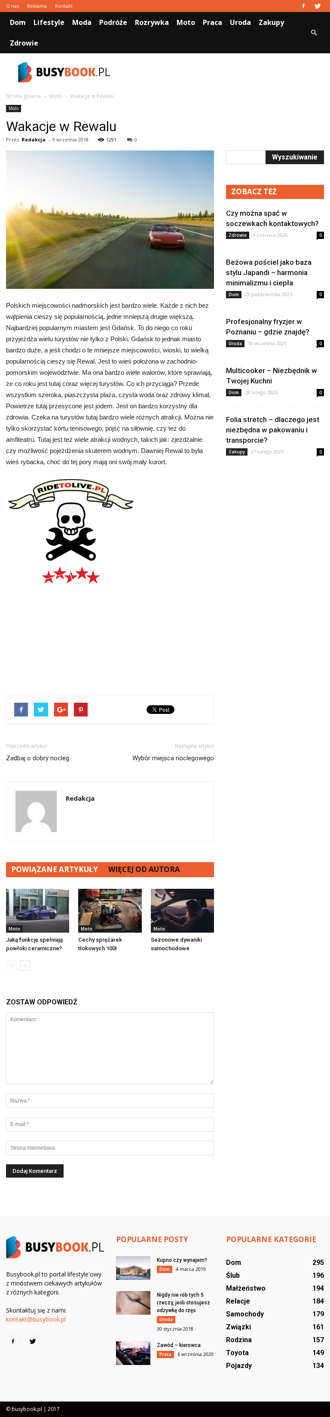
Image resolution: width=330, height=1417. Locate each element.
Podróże (113, 22)
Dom (18, 22)
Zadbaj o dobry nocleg (37, 758)
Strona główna (23, 96)
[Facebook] (303, 6)
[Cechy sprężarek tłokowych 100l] (109, 910)
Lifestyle (49, 22)
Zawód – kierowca (179, 1345)
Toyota (237, 1353)
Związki (238, 1327)
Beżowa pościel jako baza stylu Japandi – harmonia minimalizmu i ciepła (269, 272)
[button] (313, 32)
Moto (186, 22)
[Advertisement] (223, 72)
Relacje (238, 1301)
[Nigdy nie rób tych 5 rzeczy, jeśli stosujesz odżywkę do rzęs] (133, 1303)
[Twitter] (317, 6)
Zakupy (271, 22)
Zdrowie (24, 43)
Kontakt (64, 6)
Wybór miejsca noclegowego (173, 758)
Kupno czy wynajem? (182, 1260)
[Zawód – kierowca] (133, 1353)
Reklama (37, 6)
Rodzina (239, 1340)
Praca (212, 22)
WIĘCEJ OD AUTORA (144, 869)
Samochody (245, 1314)
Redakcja (33, 139)
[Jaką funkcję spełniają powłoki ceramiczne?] (37, 910)
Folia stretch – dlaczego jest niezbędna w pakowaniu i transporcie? (272, 429)
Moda (82, 22)
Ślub (233, 1275)
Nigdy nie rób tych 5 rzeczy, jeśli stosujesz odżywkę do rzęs (183, 1302)
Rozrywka (152, 22)
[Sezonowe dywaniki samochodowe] (182, 910)
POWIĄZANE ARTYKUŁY (54, 869)
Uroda (240, 22)
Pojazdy (239, 1366)
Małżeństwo (246, 1288)
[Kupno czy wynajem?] (133, 1268)
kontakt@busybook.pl (36, 1319)
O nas (12, 6)
